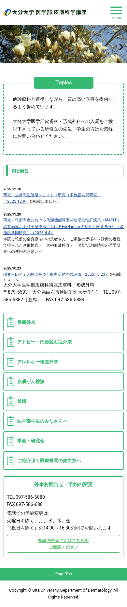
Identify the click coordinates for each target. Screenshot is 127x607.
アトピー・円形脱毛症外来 (44, 341)
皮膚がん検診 (31, 381)
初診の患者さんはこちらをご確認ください (63, 543)
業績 (21, 401)
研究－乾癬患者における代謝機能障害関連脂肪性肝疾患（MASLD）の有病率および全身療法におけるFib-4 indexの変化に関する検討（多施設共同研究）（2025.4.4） (63, 226)
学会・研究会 (31, 440)
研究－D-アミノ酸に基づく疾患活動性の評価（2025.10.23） (56, 274)
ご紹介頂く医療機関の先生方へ (49, 460)
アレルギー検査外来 (37, 361)
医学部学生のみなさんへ (42, 421)
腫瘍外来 (26, 322)
